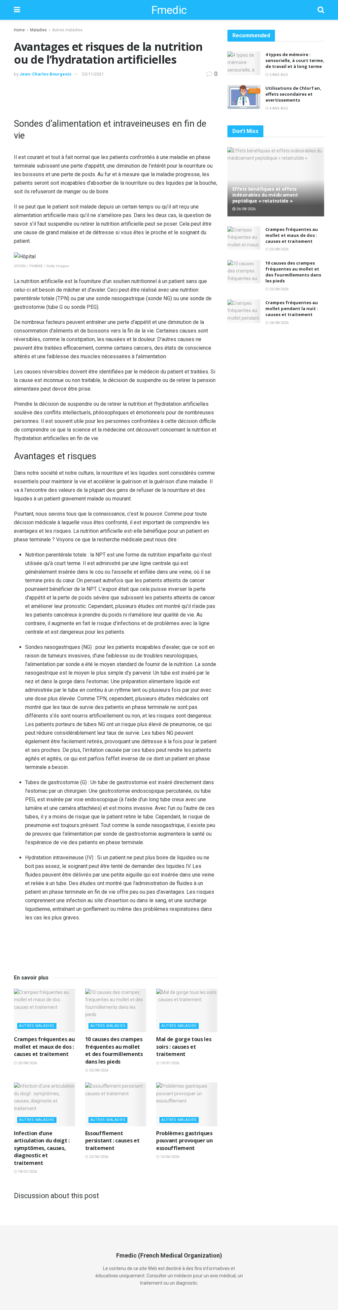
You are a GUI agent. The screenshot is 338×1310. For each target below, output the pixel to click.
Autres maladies (67, 30)
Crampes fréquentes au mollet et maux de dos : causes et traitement (44, 1047)
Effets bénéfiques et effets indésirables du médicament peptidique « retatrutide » (265, 195)
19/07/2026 (169, 1063)
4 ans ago (278, 108)
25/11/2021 (93, 74)
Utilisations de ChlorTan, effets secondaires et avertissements (293, 94)
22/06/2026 (98, 1157)
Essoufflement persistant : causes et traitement (112, 1141)
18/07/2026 (27, 1171)
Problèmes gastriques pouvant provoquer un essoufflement (184, 1141)
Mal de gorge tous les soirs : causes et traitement (183, 1047)
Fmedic (169, 10)
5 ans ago (278, 75)
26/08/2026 (245, 209)
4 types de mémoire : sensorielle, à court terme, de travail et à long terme (294, 60)
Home (19, 30)
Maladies (38, 30)
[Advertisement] (115, 98)
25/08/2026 (27, 1063)
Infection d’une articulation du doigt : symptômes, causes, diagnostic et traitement (42, 1148)
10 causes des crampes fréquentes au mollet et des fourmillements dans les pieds (114, 1050)
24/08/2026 (278, 323)
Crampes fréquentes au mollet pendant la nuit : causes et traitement (291, 308)
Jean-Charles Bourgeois (45, 74)
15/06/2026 (169, 1157)
